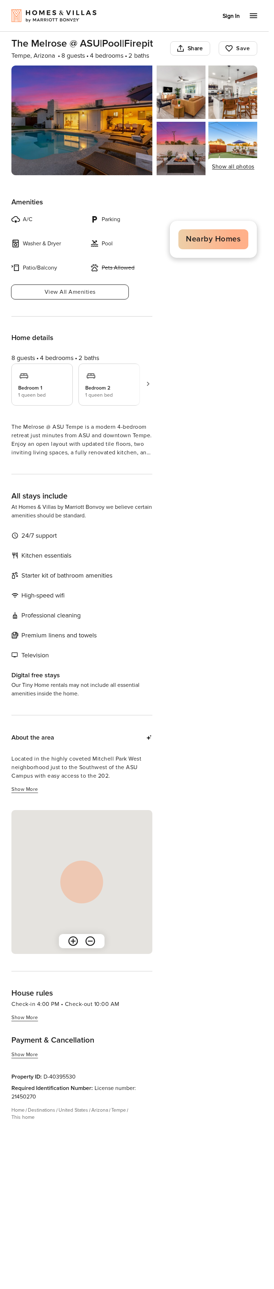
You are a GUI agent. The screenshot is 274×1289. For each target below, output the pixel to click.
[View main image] (81, 120)
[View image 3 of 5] (232, 92)
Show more (24, 466)
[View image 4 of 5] (181, 148)
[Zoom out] (90, 954)
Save (243, 48)
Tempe (118, 1123)
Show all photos (233, 166)
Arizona (99, 1123)
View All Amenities (70, 292)
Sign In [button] (231, 16)
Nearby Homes (213, 239)
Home (18, 1123)
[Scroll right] (148, 384)
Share (195, 48)
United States (73, 1123)
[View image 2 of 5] (181, 92)
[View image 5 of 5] (232, 148)
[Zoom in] (73, 954)
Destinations (41, 1123)
